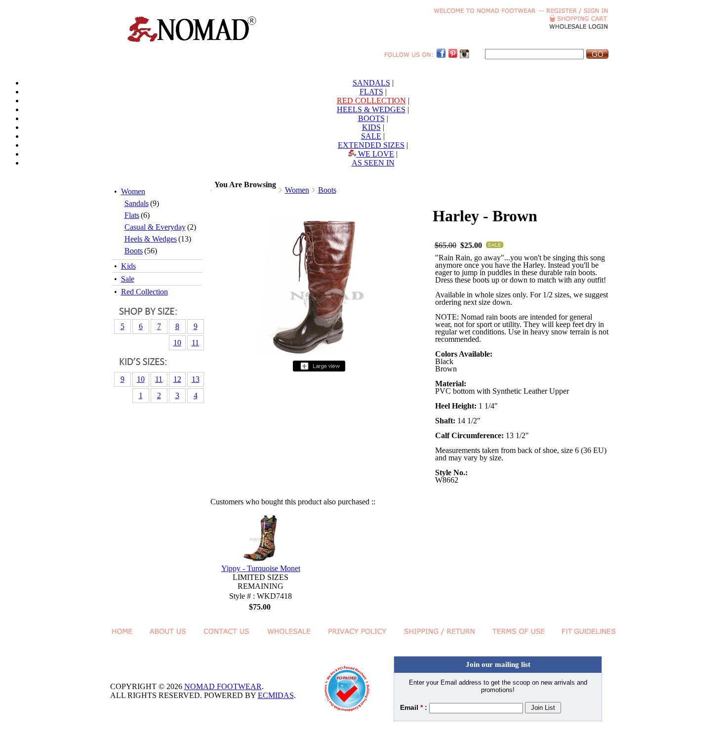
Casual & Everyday (155, 227)
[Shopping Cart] (579, 19)
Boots (133, 251)
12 (177, 379)
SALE (371, 136)
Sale (127, 279)
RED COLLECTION (371, 100)
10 (177, 342)
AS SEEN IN (373, 163)
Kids (128, 266)
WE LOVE (375, 154)
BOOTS (371, 118)
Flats (131, 215)
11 (195, 342)
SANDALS (371, 83)
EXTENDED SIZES (371, 145)
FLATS (371, 91)
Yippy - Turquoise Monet (260, 568)
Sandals (136, 203)
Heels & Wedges (150, 239)
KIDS (371, 127)
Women (133, 191)
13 (196, 379)
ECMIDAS (276, 695)
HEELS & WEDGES (371, 109)
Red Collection (144, 292)
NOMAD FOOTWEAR (223, 686)
